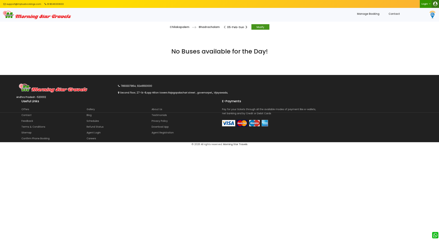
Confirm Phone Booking (35, 138)
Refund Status (95, 126)
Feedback (27, 121)
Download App (160, 126)
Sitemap (26, 132)
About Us (157, 109)
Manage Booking (368, 14)
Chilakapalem (179, 27)
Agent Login (94, 132)
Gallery (91, 109)
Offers (25, 109)
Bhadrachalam (209, 27)
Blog (89, 115)
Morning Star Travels (235, 144)
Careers (91, 138)
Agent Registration (163, 132)
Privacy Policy (160, 121)
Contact (394, 14)
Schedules (93, 121)
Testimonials (159, 115)
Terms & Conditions (33, 126)
